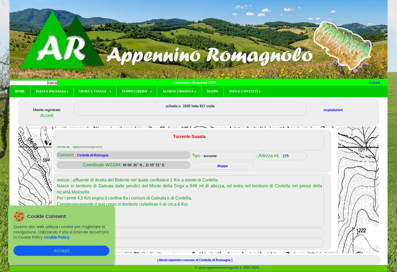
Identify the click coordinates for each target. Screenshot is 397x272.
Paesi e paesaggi (52, 91)
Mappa (212, 91)
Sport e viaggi (95, 91)
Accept (61, 250)
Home (20, 91)
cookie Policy (56, 237)
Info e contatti (244, 91)
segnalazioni (333, 110)
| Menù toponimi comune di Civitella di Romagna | (194, 260)
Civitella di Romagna (93, 155)
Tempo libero (137, 91)
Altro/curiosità (179, 91)
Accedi (374, 83)
